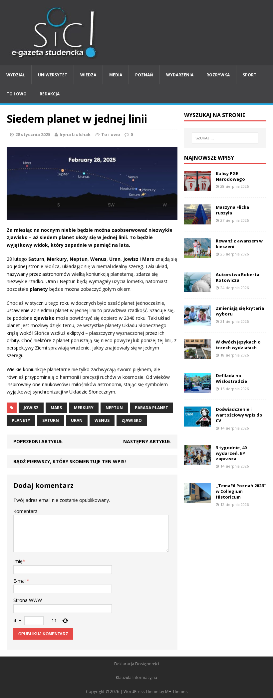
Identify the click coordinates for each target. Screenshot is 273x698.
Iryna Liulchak (75, 134)
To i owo (17, 94)
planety (21, 420)
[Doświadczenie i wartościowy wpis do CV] (197, 423)
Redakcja (50, 94)
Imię (18, 561)
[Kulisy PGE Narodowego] (197, 186)
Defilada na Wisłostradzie (231, 378)
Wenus (102, 420)
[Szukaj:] (225, 138)
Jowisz (31, 408)
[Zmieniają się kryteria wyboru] (197, 321)
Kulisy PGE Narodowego (230, 176)
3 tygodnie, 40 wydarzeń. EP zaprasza (231, 453)
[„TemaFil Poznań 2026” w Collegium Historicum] (197, 499)
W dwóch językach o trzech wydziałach (238, 345)
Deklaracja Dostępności (136, 664)
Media (115, 75)
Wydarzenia (179, 75)
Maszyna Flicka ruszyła (232, 210)
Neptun (114, 408)
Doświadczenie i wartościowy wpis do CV (239, 415)
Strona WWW (27, 600)
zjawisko (132, 420)
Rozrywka (218, 75)
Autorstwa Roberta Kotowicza (237, 277)
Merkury (84, 408)
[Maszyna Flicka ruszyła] (197, 220)
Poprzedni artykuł (38, 441)
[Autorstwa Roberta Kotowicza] (197, 288)
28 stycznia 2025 (32, 134)
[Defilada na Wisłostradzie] (197, 389)
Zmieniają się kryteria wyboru (240, 311)
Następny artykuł (147, 441)
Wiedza (88, 75)
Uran (77, 420)
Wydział (15, 75)
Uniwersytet (52, 75)
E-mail (20, 581)
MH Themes (176, 691)
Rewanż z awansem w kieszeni (239, 243)
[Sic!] (136, 32)
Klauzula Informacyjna (136, 677)
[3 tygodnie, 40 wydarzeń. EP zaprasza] (197, 461)
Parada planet (151, 408)
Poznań (144, 75)
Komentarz (25, 511)
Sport (249, 75)
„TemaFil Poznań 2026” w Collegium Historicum (241, 491)
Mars (56, 408)
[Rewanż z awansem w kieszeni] (197, 254)
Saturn (50, 420)
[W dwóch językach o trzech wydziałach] (197, 355)
